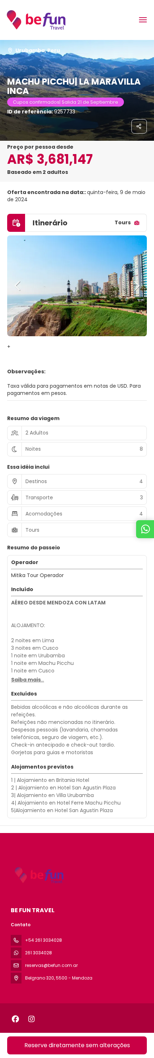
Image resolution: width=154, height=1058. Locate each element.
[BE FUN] (38, 875)
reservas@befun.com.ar (51, 965)
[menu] (142, 20)
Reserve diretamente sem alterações (77, 1045)
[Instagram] (31, 1019)
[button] (18, 286)
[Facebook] (15, 1019)
